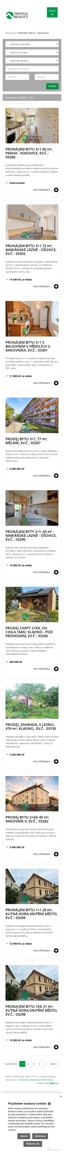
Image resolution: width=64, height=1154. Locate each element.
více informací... (42, 189)
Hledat (52, 86)
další (52, 1063)
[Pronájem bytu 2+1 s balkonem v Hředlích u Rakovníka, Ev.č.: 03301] (32, 319)
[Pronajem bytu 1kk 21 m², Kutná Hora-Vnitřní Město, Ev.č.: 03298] (32, 983)
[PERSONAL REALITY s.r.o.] (17, 15)
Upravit (24, 1136)
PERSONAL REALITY (27, 33)
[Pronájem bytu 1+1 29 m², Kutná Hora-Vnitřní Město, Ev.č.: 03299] (32, 887)
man (54, 1083)
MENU (52, 10)
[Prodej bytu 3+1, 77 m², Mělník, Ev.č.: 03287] (32, 415)
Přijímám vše (32, 1144)
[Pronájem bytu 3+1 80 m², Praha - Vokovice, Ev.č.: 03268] (32, 126)
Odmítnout (40, 1136)
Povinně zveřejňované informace (36, 1079)
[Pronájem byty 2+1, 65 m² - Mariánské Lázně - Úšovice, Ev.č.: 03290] (32, 508)
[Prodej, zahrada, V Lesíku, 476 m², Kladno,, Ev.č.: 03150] (32, 701)
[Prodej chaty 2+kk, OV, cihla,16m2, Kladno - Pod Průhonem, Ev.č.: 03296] (32, 605)
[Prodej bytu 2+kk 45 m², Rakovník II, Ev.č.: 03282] (32, 794)
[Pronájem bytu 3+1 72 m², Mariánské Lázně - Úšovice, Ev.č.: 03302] (32, 222)
